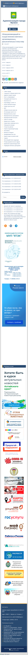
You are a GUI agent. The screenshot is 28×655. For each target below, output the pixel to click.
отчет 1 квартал (6, 62)
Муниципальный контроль (10, 117)
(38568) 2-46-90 (8, 3)
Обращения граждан (9, 125)
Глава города (7, 91)
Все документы (6, 192)
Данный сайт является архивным (12, 206)
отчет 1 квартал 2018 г (8, 68)
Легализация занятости (10, 112)
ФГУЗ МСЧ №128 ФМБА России (11, 640)
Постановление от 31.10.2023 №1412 (13, 208)
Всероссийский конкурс (10, 104)
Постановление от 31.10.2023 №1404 (13, 211)
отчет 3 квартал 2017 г (8, 70)
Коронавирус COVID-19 (10, 102)
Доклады (6, 82)
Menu (14, 29)
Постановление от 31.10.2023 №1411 (13, 210)
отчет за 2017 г (6, 73)
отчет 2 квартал (6, 65)
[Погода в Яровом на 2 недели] (17, 156)
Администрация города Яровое (14, 21)
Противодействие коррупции (16, 82)
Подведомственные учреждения (12, 145)
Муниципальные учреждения (11, 115)
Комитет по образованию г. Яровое (13, 627)
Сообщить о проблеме (14, 322)
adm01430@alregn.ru (19, 3)
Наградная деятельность (10, 99)
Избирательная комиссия (10, 110)
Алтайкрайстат (7, 626)
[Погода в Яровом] (12, 155)
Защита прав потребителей (11, 136)
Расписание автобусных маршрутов (13, 638)
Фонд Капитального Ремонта (11, 641)
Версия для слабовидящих (12, 6)
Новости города (8, 119)
